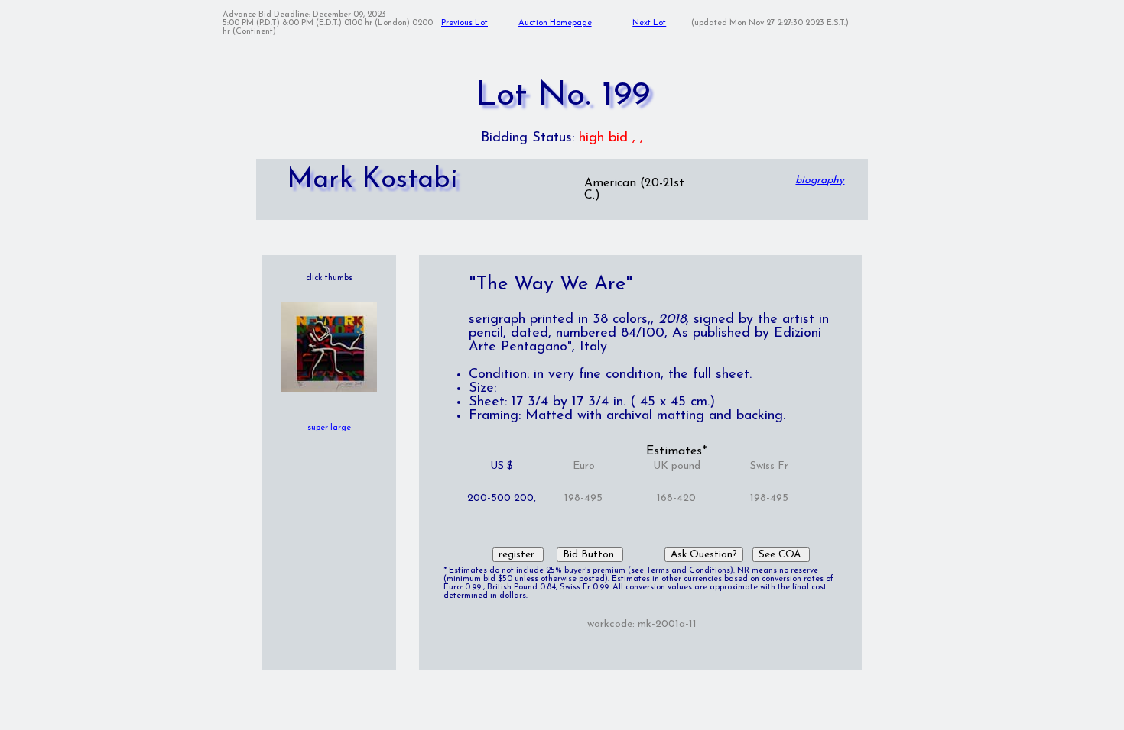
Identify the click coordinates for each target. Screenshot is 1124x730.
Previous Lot (464, 23)
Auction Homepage (555, 23)
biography (819, 180)
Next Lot (649, 23)
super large (329, 428)
